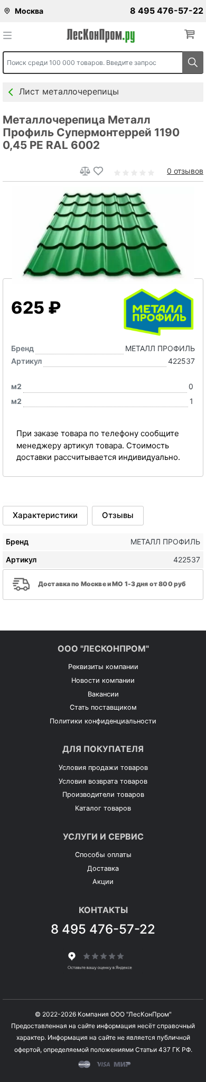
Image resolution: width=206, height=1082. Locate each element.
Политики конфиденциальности (103, 721)
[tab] (45, 515)
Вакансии (103, 694)
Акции (103, 882)
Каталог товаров (103, 808)
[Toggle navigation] (10, 35)
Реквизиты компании (103, 667)
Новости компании (103, 680)
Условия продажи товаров (103, 767)
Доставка (103, 868)
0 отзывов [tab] (185, 170)
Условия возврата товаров (103, 781)
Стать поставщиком (103, 707)
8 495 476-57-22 (166, 11)
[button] (191, 34)
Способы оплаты (103, 855)
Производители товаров (103, 794)
